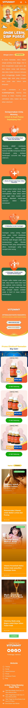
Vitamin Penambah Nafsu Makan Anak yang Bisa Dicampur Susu (13, 568)
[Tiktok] (15, 650)
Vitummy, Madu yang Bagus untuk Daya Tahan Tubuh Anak (13, 623)
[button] (21, 2)
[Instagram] (12, 650)
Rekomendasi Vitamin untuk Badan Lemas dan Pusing (13, 513)
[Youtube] (8, 650)
